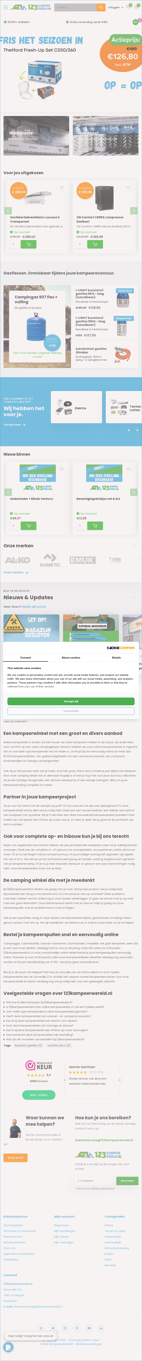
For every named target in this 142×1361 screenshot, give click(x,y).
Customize (71, 711)
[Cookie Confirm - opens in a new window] (121, 647)
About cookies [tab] (71, 657)
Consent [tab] (25, 657)
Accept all (71, 701)
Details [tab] (116, 657)
